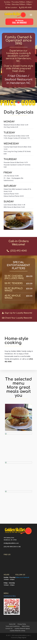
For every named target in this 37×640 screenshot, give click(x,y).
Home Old (12, 624)
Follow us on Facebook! (22, 577)
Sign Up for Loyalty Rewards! (18, 313)
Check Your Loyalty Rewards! (18, 318)
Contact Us (8, 628)
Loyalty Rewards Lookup (17, 630)
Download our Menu (10, 596)
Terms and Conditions (13, 626)
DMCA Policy (26, 626)
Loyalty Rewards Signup (22, 628)
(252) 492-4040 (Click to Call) (12, 546)
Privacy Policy (22, 624)
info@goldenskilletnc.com (11, 543)
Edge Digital (22, 637)
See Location (12, 7)
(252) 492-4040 (26, 7)
